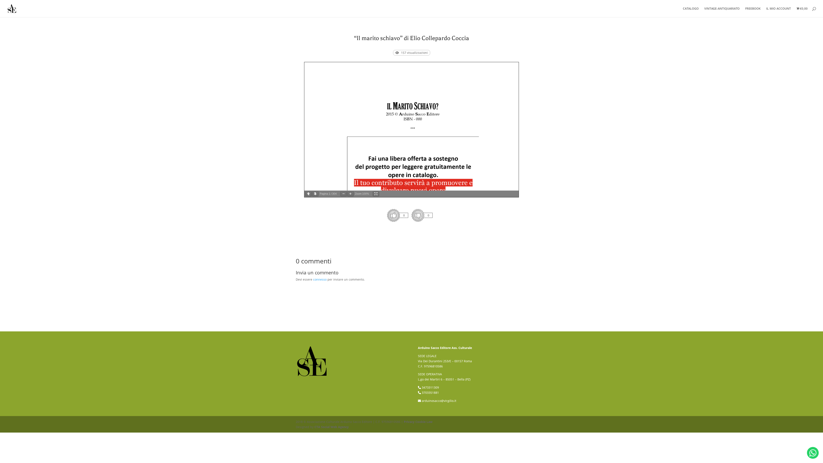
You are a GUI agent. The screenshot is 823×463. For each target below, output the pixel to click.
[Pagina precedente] (308, 193)
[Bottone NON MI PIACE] (418, 215)
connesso (320, 279)
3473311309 (430, 387)
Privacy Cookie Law (418, 422)
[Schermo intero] (376, 193)
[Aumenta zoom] (350, 193)
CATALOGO (691, 9)
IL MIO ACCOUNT (778, 9)
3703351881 (430, 393)
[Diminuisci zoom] (343, 193)
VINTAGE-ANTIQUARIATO (722, 9)
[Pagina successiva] (315, 193)
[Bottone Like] (393, 215)
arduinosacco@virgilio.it (439, 401)
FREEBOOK (753, 9)
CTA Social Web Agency (331, 427)
